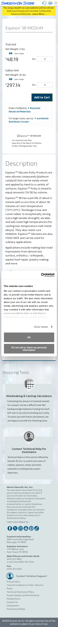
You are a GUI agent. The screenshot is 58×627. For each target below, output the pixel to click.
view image (19, 53)
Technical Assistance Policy (20, 591)
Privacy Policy (13, 581)
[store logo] (17, 2)
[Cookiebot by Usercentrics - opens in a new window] (41, 275)
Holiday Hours (13, 598)
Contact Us (12, 602)
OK (29, 337)
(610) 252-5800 (14, 559)
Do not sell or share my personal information (29, 348)
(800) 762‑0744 (26, 561)
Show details (41, 326)
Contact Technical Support (30, 575)
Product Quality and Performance (23, 595)
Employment (13, 605)
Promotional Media (16, 609)
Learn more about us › (18, 521)
